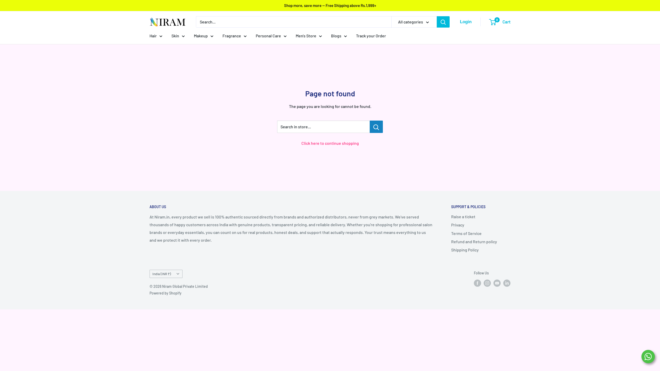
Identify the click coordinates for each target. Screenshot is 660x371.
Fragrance (231, 35)
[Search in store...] (376, 127)
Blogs (336, 35)
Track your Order (371, 35)
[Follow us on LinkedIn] (506, 282)
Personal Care (268, 35)
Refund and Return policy (474, 241)
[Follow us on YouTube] (497, 282)
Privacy (457, 224)
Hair (153, 35)
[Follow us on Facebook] (477, 282)
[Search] (443, 22)
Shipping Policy (465, 249)
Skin (175, 35)
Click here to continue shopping (330, 143)
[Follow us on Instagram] (487, 282)
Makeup (201, 35)
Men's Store (306, 35)
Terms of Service (466, 233)
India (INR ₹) (161, 274)
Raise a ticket (463, 216)
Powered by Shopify (166, 293)
